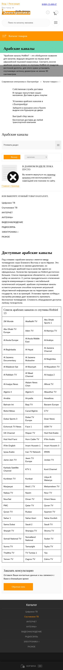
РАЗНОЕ (6, 237)
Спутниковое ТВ (9, 207)
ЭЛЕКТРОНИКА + (10, 232)
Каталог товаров (17, 36)
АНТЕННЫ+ (7, 217)
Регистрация (14, 4)
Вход (4, 4)
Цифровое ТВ (8, 203)
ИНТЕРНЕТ (7, 212)
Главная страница (10, 186)
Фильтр (14, 157)
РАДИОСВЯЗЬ (8, 227)
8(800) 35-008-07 (49, 4)
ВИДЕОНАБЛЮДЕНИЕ (12, 222)
